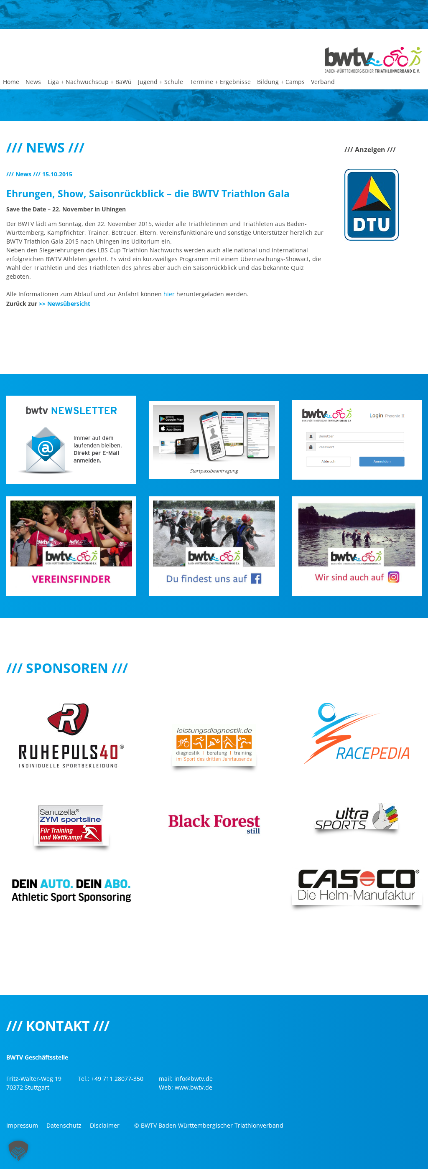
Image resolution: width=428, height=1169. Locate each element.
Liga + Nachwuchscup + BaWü (90, 82)
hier (169, 294)
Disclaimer (105, 1125)
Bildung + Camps (281, 82)
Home (11, 82)
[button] (18, 1150)
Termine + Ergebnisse (220, 82)
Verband (323, 82)
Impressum (22, 1125)
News (33, 82)
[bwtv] (373, 59)
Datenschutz (64, 1125)
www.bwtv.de (193, 1087)
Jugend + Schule (160, 82)
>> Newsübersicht (64, 303)
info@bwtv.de (193, 1079)
